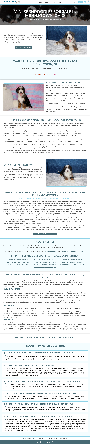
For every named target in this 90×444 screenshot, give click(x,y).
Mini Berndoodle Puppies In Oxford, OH (18, 264)
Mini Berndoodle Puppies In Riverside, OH (45, 267)
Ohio (43, 19)
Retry (54, 74)
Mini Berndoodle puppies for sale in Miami (73, 251)
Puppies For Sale (37, 19)
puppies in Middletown (50, 251)
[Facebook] (79, 2)
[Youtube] (85, 2)
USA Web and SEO (82, 440)
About (60, 2)
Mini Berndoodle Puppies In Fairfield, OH (72, 262)
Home (40, 2)
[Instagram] (82, 2)
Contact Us (73, 2)
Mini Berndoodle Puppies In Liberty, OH (18, 259)
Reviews (54, 2)
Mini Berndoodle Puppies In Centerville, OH (45, 262)
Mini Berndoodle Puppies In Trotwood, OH (45, 264)
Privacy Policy (40, 441)
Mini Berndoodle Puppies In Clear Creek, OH (45, 259)
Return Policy (49, 441)
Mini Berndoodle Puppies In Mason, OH (72, 259)
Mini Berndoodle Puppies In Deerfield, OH (18, 262)
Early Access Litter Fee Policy (45, 442)
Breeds (46, 2)
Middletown (48, 19)
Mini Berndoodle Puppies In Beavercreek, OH (72, 264)
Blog (66, 2)
